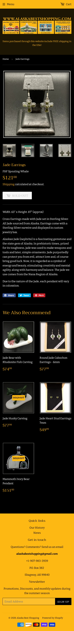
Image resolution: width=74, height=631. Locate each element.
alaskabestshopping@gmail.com (37, 553)
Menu (10, 4)
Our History (37, 527)
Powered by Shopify (52, 618)
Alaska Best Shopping (28, 618)
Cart (68, 4)
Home (6, 59)
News (37, 532)
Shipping (8, 184)
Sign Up (63, 601)
